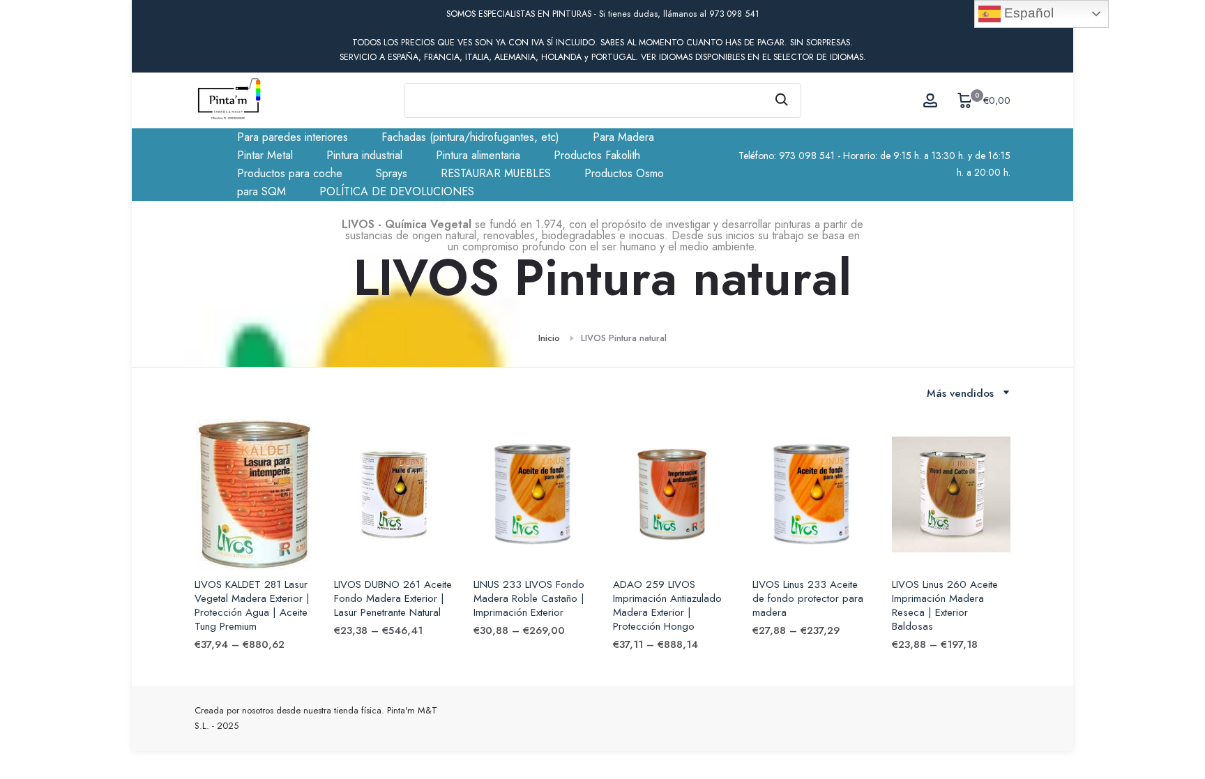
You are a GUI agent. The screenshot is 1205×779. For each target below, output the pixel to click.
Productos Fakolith (597, 155)
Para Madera (623, 137)
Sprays (391, 173)
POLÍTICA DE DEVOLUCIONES (396, 191)
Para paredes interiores (292, 137)
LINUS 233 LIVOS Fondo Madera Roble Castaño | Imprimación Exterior (528, 598)
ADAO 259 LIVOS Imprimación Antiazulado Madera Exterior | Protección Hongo (667, 605)
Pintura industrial (364, 155)
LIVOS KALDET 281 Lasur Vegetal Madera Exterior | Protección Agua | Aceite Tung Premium (252, 605)
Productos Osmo (624, 173)
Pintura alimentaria (478, 155)
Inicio (549, 338)
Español (1027, 13)
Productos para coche (289, 173)
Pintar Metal (265, 155)
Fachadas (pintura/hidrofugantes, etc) (470, 137)
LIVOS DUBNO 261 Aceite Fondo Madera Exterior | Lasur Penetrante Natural (393, 598)
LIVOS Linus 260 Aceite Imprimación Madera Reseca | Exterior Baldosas (945, 605)
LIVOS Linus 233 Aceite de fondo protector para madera (807, 598)
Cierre (214, 14)
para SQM (261, 191)
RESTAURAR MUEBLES (496, 173)
